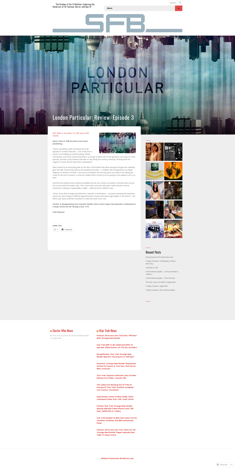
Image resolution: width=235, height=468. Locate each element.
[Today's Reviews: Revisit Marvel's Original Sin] (155, 229)
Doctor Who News (63, 330)
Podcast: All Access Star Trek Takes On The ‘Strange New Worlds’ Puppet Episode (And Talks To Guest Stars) (116, 432)
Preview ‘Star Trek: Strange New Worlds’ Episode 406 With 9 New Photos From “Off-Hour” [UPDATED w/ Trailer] (115, 408)
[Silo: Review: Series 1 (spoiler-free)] (173, 171)
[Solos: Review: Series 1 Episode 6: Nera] (155, 152)
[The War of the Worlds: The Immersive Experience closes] (173, 229)
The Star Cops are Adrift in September (161, 282)
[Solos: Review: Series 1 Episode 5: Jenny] (155, 190)
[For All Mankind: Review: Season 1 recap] (173, 190)
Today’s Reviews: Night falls (157, 286)
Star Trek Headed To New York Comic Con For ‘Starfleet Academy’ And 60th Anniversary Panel (117, 420)
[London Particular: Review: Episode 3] (117, 85)
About (109, 8)
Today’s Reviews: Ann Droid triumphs (160, 290)
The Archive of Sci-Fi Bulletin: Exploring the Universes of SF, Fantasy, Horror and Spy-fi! (74, 5)
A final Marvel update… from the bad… (161, 278)
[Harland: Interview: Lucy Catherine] (173, 152)
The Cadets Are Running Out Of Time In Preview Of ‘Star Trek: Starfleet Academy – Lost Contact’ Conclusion (116, 387)
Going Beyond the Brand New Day (159, 257)
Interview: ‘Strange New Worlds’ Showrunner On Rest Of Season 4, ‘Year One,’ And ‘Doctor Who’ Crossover (116, 366)
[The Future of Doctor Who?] (173, 210)
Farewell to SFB (152, 267)
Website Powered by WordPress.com (117, 458)
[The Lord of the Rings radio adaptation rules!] (155, 171)
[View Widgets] (178, 8)
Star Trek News (108, 330)
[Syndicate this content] (51, 330)
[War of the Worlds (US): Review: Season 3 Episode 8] (155, 210)
